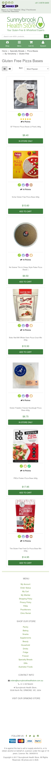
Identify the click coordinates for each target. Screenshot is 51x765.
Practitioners (31, 9)
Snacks (25, 634)
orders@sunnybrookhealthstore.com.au (26, 680)
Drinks (25, 648)
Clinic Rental (25, 613)
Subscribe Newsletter (11, 11)
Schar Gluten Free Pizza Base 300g (25, 197)
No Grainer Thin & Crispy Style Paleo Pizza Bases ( (25, 268)
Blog (23, 9)
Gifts (25, 663)
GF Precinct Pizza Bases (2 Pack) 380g (25, 126)
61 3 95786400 (26, 684)
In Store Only (25, 141)
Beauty (25, 641)
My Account (25, 584)
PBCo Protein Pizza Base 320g (25, 478)
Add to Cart (25, 211)
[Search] (46, 36)
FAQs (25, 606)
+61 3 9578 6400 (42, 2)
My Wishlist (25, 595)
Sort (21, 68)
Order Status (25, 587)
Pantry (25, 627)
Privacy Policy (25, 602)
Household (25, 645)
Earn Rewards (15, 9)
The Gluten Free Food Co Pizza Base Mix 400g (25, 549)
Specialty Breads (25, 659)
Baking (25, 630)
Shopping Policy (25, 598)
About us (4, 9)
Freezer (25, 656)
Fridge (25, 652)
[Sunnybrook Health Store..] (25, 24)
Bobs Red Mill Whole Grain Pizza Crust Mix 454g (25, 338)
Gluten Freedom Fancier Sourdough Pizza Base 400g (25, 409)
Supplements (25, 637)
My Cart (25, 591)
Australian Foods (26, 666)
